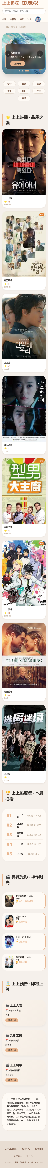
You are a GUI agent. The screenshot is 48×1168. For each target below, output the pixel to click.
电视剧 (13, 19)
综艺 (22, 19)
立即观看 (17, 64)
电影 (4, 19)
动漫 (29, 19)
